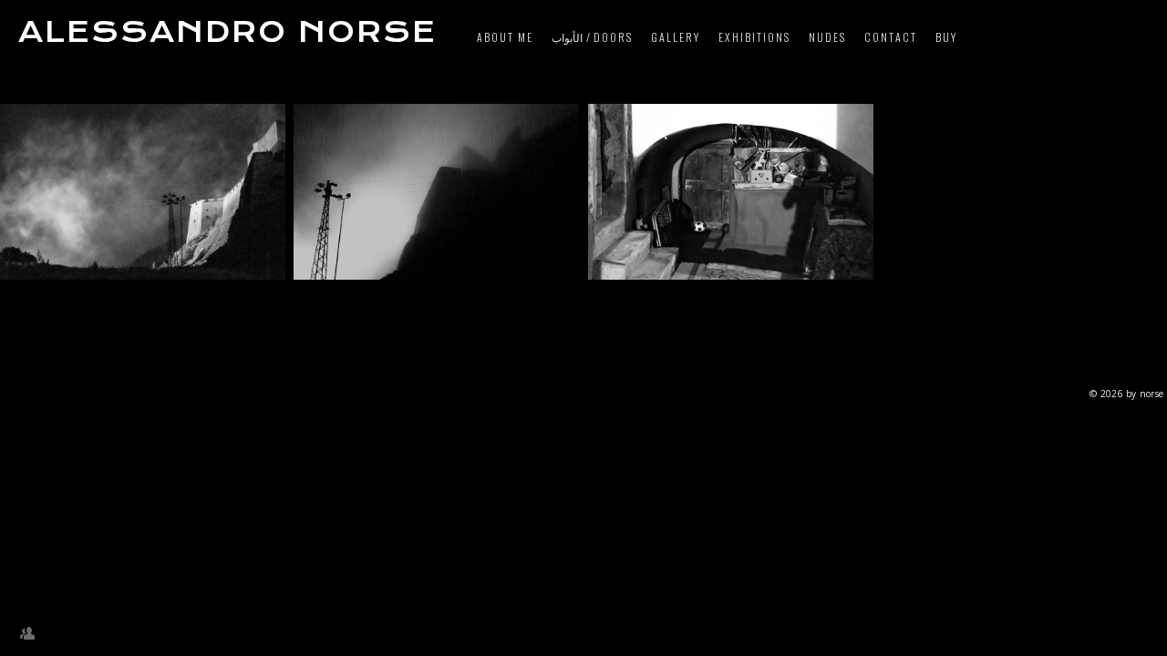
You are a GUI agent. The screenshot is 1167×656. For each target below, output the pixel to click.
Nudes (827, 37)
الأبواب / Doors (592, 37)
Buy (946, 37)
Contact (890, 37)
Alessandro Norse (227, 32)
